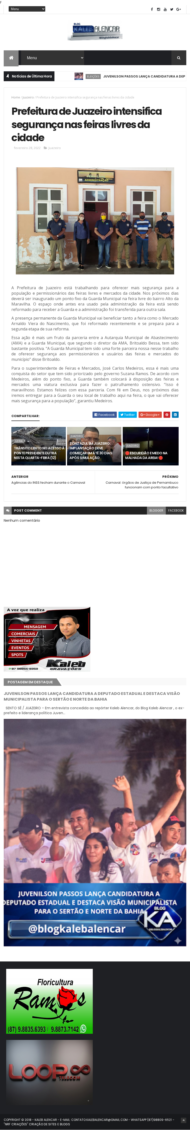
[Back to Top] (183, 1120)
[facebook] (152, 9)
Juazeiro (28, 97)
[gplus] (178, 9)
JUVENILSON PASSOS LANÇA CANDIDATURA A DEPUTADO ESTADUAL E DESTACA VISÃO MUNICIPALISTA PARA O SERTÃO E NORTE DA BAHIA (92, 696)
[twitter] (172, 9)
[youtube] (165, 9)
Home (15, 97)
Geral (19, 441)
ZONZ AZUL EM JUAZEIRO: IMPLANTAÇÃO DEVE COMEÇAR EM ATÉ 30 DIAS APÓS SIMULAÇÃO (91, 450)
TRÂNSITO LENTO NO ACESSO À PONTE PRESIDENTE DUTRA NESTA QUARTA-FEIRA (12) (39, 453)
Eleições (69, 76)
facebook (176, 510)
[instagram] (158, 9)
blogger (156, 510)
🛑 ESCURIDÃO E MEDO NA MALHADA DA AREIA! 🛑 (146, 455)
